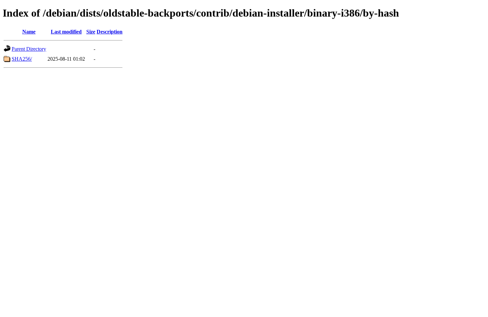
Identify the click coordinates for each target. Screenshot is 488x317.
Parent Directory (29, 49)
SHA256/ (22, 59)
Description (109, 31)
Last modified (66, 31)
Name (29, 31)
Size (90, 31)
